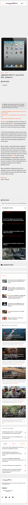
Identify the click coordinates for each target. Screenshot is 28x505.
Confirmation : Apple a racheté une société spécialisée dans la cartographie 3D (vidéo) (13, 256)
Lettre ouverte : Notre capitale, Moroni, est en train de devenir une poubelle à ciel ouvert (17, 281)
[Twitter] (9, 497)
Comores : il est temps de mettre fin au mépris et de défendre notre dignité (14, 356)
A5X (13, 123)
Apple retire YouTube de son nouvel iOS (11, 118)
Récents (4, 275)
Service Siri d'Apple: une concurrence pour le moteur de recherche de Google (13, 219)
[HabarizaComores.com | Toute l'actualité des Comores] (12, 4)
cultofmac (3, 177)
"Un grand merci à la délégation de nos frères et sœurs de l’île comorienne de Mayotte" (16, 304)
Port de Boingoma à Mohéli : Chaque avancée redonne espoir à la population (14, 337)
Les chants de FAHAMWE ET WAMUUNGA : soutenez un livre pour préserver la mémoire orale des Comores (17, 297)
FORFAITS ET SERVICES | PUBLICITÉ (8, 491)
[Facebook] (13, 497)
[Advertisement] (14, 21)
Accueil (2, 72)
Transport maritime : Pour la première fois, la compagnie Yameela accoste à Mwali (12, 394)
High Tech (6, 72)
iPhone (13, 155)
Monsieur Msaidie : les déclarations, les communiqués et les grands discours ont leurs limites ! (16, 289)
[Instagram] (2, 497)
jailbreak (4, 121)
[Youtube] (6, 497)
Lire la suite (20, 344)
